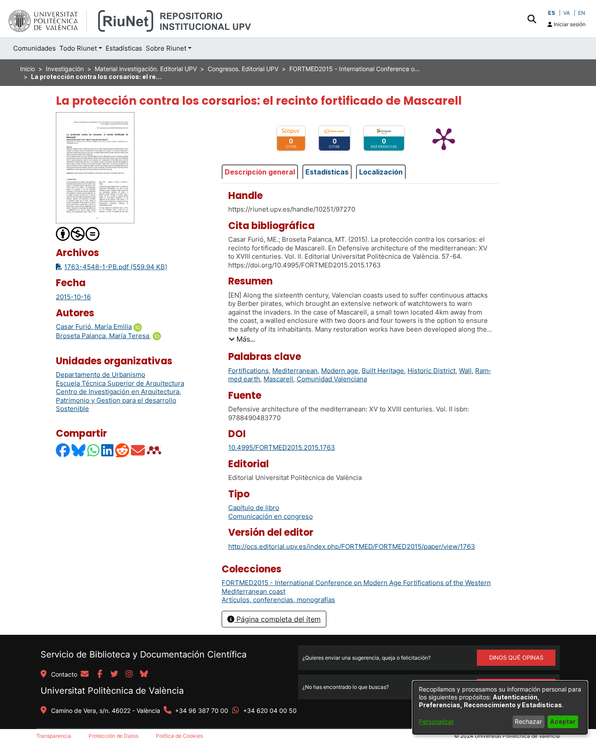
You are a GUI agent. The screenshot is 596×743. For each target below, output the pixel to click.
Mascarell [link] (278, 379)
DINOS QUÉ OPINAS (516, 657)
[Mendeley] (155, 450)
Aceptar (562, 721)
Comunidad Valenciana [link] (332, 379)
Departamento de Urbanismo (100, 374)
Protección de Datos (113, 736)
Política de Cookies (179, 736)
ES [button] (551, 13)
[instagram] (129, 674)
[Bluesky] (79, 450)
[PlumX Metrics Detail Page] (444, 138)
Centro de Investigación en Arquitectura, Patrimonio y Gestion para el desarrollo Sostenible (118, 400)
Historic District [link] (432, 370)
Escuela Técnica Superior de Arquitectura (120, 383)
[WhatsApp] (93, 450)
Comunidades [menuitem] (34, 48)
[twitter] (114, 674)
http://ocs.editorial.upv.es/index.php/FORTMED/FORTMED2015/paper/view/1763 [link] (351, 546)
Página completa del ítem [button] (277, 619)
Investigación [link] (65, 68)
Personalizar (436, 721)
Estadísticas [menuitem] (124, 48)
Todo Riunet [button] (78, 48)
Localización (381, 172)
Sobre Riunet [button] (166, 48)
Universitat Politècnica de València (112, 690)
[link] (278, 600)
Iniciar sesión (569, 24)
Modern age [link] (339, 370)
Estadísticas (327, 172)
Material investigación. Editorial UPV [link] (146, 68)
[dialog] (500, 707)
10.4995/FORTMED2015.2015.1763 (281, 447)
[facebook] (99, 674)
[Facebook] (63, 450)
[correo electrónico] (84, 674)
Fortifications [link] (248, 370)
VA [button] (566, 13)
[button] (531, 19)
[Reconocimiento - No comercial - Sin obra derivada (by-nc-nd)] (78, 233)
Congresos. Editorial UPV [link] (243, 68)
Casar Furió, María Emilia (94, 326)
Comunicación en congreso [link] (270, 516)
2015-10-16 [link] (73, 297)
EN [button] (581, 13)
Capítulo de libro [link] (253, 507)
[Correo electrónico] (138, 450)
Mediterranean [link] (295, 370)
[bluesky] (144, 674)
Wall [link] (465, 370)
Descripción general (260, 172)
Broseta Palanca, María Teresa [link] (103, 336)
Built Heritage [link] (383, 370)
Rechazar (528, 721)
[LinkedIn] (107, 450)
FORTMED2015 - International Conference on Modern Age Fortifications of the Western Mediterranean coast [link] (354, 68)
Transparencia (53, 736)
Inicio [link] (27, 68)
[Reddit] (122, 450)
